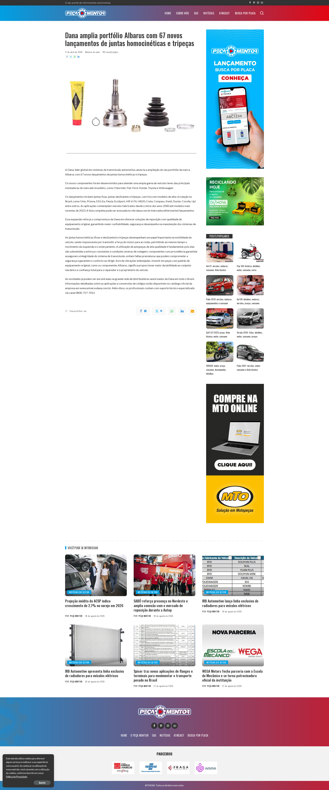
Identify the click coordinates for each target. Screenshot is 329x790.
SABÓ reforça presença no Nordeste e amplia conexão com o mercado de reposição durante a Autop (161, 605)
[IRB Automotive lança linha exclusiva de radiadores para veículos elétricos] (233, 575)
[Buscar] (262, 13)
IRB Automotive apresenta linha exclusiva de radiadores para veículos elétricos (94, 673)
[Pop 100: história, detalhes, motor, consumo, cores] (250, 252)
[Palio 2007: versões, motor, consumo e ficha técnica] (250, 352)
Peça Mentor (76, 615)
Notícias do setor (92, 52)
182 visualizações (110, 52)
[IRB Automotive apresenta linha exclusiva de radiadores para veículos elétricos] (96, 645)
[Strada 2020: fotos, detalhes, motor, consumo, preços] (250, 318)
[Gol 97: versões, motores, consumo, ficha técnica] (219, 252)
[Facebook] (250, 2)
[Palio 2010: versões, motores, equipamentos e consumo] (219, 285)
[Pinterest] (254, 2)
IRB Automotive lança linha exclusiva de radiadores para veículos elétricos (230, 603)
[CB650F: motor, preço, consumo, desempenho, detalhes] (219, 352)
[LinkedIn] (78, 57)
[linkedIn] (182, 311)
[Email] (192, 311)
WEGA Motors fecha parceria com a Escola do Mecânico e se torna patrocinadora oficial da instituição (232, 675)
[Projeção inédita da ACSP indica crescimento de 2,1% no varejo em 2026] (96, 575)
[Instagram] (258, 2)
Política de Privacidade (16, 776)
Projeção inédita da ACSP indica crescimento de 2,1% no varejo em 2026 (94, 603)
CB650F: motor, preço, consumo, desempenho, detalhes (216, 369)
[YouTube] (262, 2)
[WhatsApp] (75, 57)
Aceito (42, 782)
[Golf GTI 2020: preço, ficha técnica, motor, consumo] (219, 318)
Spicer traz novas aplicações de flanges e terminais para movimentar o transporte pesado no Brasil (163, 675)
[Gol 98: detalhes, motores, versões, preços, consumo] (250, 285)
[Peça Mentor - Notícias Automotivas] (85, 13)
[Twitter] (71, 57)
